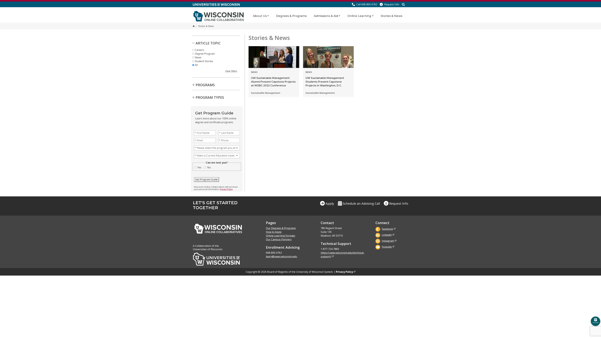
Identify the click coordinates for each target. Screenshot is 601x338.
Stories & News (391, 16)
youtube (387, 246)
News (198, 57)
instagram (388, 241)
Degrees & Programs (291, 16)
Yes (199, 167)
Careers (199, 50)
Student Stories (204, 61)
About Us (260, 16)
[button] (389, 4)
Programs (205, 84)
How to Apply (274, 232)
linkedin (387, 235)
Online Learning (359, 16)
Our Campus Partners (279, 239)
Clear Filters (231, 70)
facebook (387, 229)
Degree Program (205, 53)
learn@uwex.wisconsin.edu (281, 256)
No (209, 167)
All (196, 65)
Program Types (210, 97)
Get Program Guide (206, 179)
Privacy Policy (226, 189)
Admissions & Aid (326, 16)
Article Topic (208, 43)
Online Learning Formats (280, 235)
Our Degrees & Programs (281, 228)
